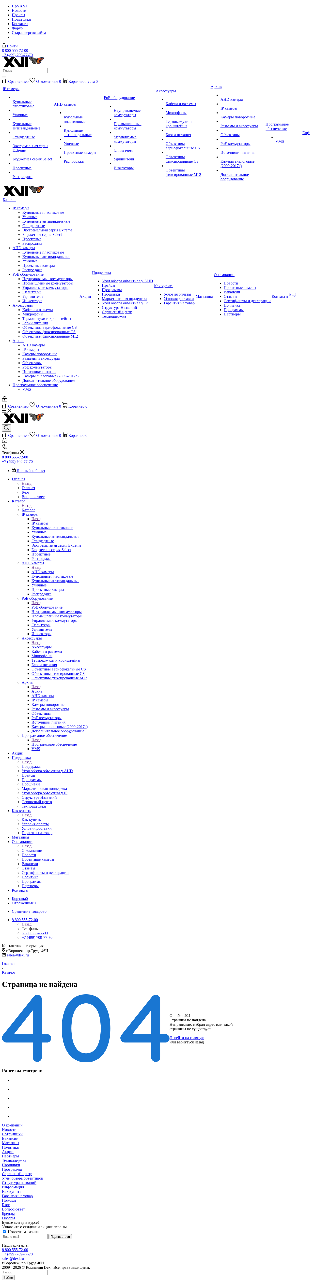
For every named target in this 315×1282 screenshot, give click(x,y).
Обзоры (8, 1218)
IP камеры (40, 523)
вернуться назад (190, 1042)
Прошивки (11, 1165)
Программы (12, 1169)
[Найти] (4, 76)
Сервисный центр (17, 1174)
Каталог (28, 510)
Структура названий (19, 1183)
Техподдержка (14, 1160)
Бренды (8, 1213)
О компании (32, 850)
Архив (37, 691)
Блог (6, 1205)
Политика (10, 1147)
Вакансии (10, 1138)
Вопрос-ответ (13, 1209)
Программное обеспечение (54, 744)
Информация (13, 1187)
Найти (8, 1277)
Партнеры (10, 1156)
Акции (8, 1152)
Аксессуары (42, 647)
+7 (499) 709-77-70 (17, 55)
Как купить (31, 819)
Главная (28, 488)
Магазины (10, 1143)
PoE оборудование (47, 607)
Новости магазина (23, 1232)
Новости (9, 1129)
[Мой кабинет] (4, 400)
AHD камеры (43, 572)
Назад (27, 483)
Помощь (9, 1200)
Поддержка (31, 766)
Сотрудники (12, 1134)
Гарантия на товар (17, 1196)
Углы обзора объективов (22, 1178)
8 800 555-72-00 (15, 50)
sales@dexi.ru (18, 955)
